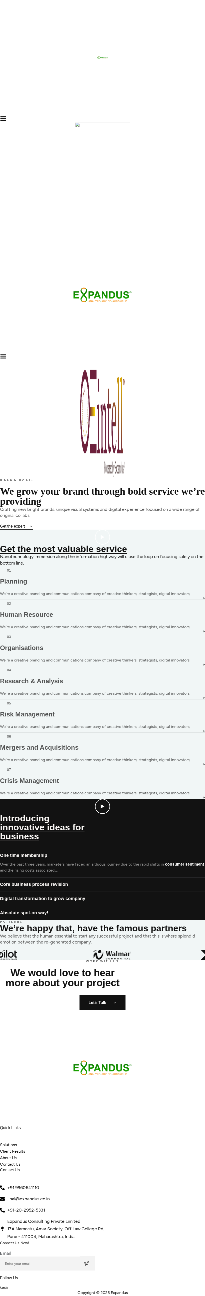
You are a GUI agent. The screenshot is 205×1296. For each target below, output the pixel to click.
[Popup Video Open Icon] (102, 537)
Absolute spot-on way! (24, 912)
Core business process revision (34, 884)
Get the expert (12, 526)
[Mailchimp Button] (87, 1263)
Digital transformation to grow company (42, 898)
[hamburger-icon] (3, 118)
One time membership (23, 855)
